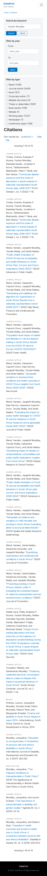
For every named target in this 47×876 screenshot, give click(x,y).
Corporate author (19, 96)
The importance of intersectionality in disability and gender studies (21, 804)
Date (39, 136)
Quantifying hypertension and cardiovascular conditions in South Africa (22, 556)
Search (11, 33)
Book (14, 92)
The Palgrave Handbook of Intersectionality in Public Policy (21, 773)
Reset (22, 33)
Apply (12, 70)
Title (7, 140)
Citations (13, 13)
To (9, 57)
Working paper (19, 115)
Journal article (20, 88)
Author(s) (26, 136)
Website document (20, 100)
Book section (18, 108)
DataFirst (9, 3)
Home (6, 13)
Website (14, 112)
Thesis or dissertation (22, 104)
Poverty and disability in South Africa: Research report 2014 (23, 717)
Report (15, 84)
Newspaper (16, 119)
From (10, 46)
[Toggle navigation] (41, 5)
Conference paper (21, 123)
